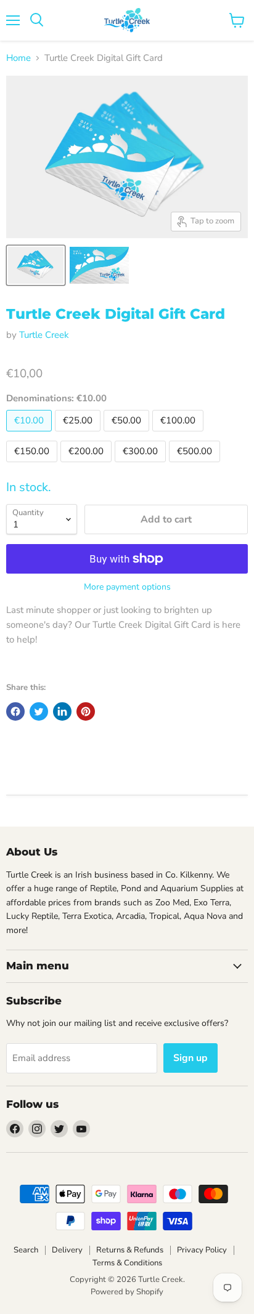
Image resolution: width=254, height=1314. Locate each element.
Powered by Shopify (127, 1291)
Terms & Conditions (127, 1262)
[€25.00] (79, 434)
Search (26, 1250)
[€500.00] (196, 465)
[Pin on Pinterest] (85, 711)
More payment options (127, 587)
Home (18, 58)
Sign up (190, 1058)
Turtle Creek (44, 335)
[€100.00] (179, 434)
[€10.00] (30, 434)
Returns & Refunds (129, 1250)
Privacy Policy (202, 1250)
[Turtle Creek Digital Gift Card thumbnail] (36, 265)
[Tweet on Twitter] (39, 711)
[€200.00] (87, 465)
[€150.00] (33, 465)
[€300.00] (142, 465)
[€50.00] (128, 434)
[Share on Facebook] (15, 711)
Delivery (67, 1250)
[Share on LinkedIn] (62, 711)
